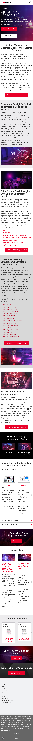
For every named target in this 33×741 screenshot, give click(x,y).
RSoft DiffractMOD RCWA (10, 311)
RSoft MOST (7, 338)
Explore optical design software (16, 250)
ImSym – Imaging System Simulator (14, 235)
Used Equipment (6, 690)
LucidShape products (10, 240)
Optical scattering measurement (13, 242)
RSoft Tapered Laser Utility (11, 330)
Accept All (16, 733)
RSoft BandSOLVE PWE (10, 313)
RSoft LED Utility (8, 332)
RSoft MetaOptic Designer (11, 325)
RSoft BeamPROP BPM (10, 309)
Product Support (6, 698)
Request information (9, 29)
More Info (16, 738)
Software (4, 8)
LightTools (6, 232)
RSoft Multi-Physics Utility (11, 336)
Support (4, 696)
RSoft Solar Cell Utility (9, 334)
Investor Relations (6, 712)
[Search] (26, 2)
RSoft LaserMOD (8, 327)
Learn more (16, 658)
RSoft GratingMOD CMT (10, 318)
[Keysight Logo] (8, 2)
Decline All (16, 736)
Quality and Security (6, 714)
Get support (9, 35)
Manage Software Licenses (8, 700)
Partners (4, 692)
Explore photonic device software (16, 343)
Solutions (4, 686)
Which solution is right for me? (16, 95)
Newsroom (4, 710)
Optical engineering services (12, 245)
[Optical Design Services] (16, 380)
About (4, 708)
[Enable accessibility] (3, 738)
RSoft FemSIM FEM (9, 316)
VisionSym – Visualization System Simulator (17, 237)
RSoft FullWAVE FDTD (9, 307)
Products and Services (7, 682)
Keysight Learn (5, 688)
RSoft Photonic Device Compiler (12, 320)
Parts (3, 704)
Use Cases (4, 684)
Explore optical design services (16, 427)
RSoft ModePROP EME (10, 323)
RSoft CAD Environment (10, 305)
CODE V (6, 230)
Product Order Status (7, 702)
